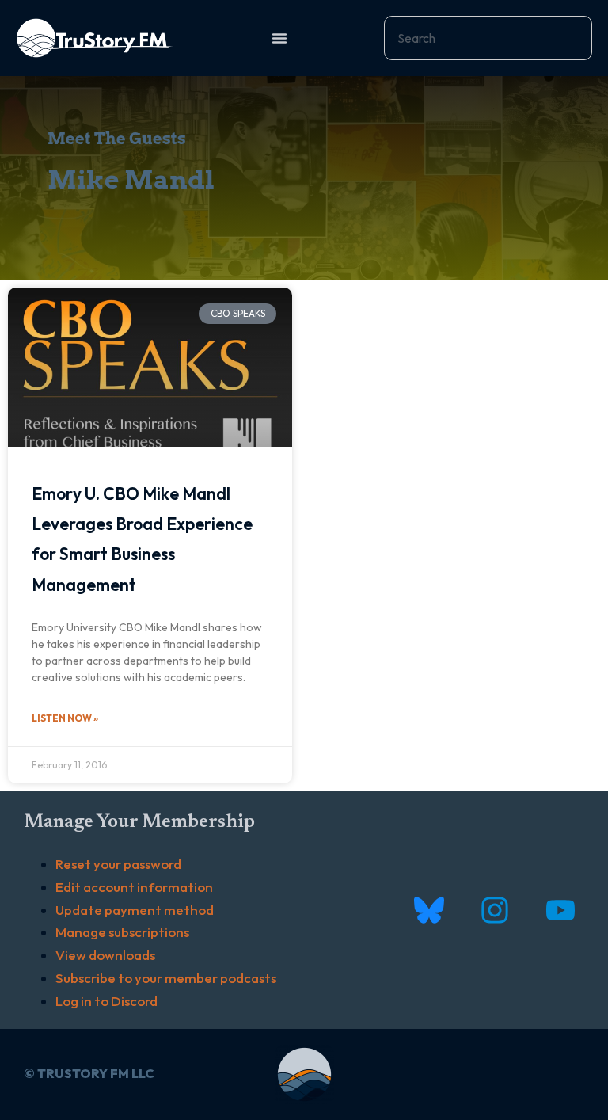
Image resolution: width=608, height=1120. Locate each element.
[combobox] (488, 38)
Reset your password (118, 863)
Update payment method (134, 909)
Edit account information (134, 886)
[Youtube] (560, 910)
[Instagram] (494, 910)
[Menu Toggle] (279, 38)
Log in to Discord (106, 1000)
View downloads (105, 955)
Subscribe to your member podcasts (165, 978)
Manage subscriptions (122, 932)
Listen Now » (65, 718)
